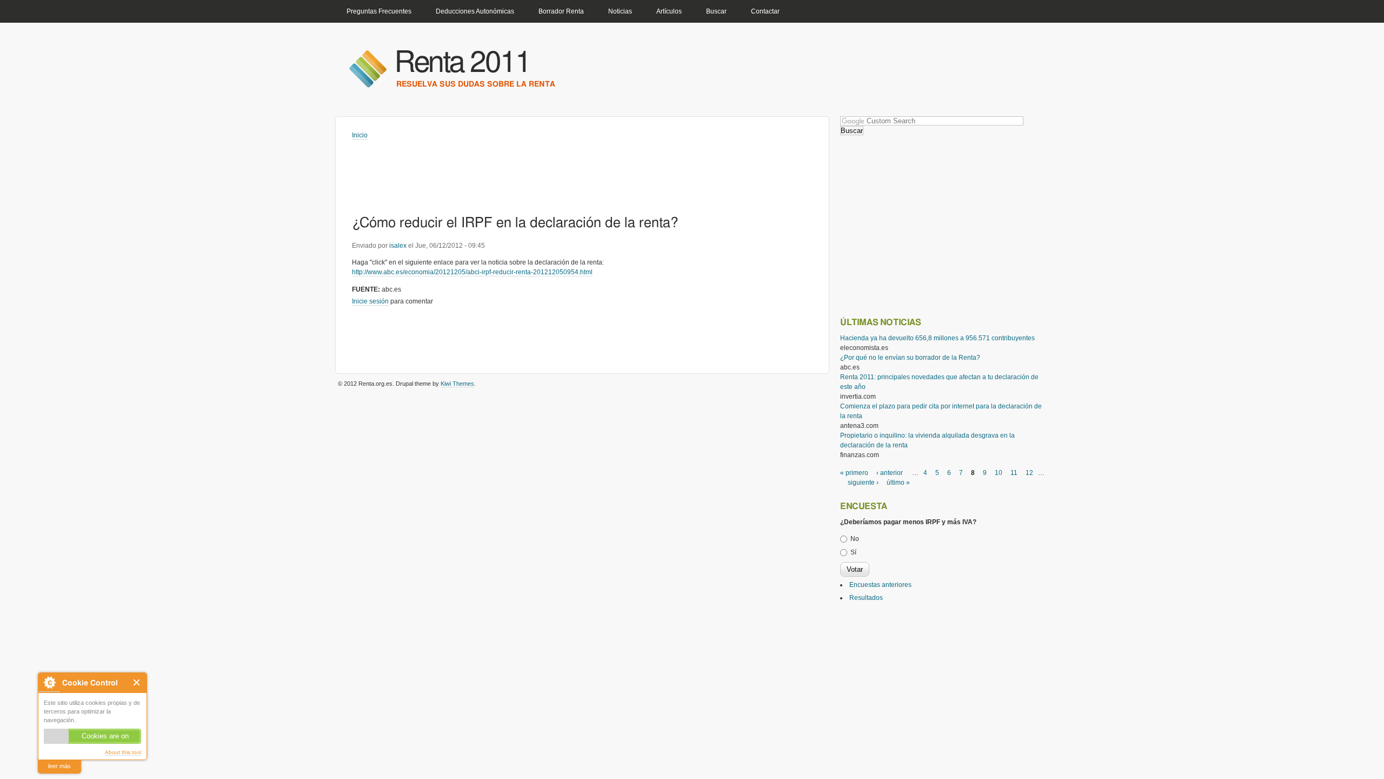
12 (1029, 473)
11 (1013, 473)
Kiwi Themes (457, 383)
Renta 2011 (462, 63)
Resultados (866, 598)
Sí (853, 552)
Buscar (716, 11)
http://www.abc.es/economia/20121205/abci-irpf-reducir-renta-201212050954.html (472, 272)
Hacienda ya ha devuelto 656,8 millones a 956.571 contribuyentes (937, 338)
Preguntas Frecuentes (379, 11)
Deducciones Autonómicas (475, 11)
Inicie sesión (370, 301)
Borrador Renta (561, 11)
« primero (854, 473)
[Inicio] (368, 68)
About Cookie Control (49, 682)
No (854, 539)
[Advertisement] (549, 170)
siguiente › (863, 482)
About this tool (123, 752)
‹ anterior (889, 473)
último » (898, 482)
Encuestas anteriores (880, 585)
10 (998, 473)
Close (137, 682)
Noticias (620, 11)
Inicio (360, 135)
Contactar (765, 11)
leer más (59, 766)
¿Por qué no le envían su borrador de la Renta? (910, 357)
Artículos (669, 11)
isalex (398, 245)
